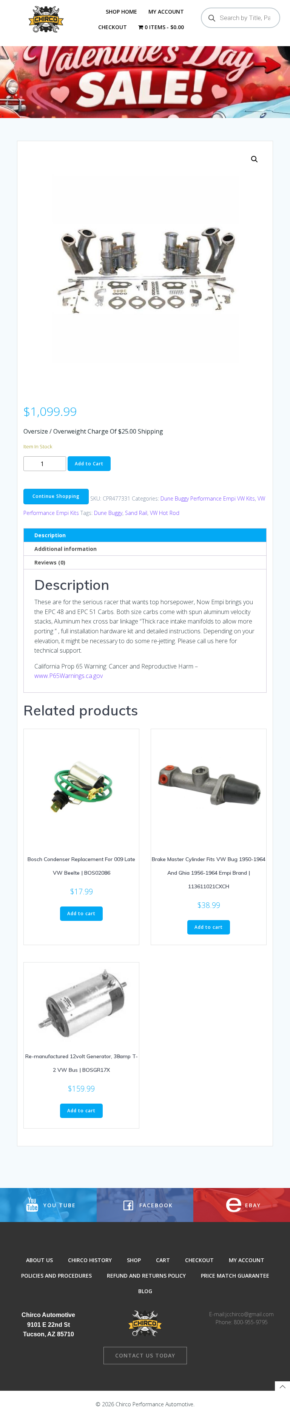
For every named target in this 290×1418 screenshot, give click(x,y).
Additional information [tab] (65, 548)
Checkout (112, 27)
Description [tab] (50, 535)
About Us (39, 1260)
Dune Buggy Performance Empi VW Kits (207, 498)
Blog (145, 1291)
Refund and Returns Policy (146, 1275)
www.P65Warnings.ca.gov (68, 676)
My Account (166, 11)
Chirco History (90, 1260)
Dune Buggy (108, 512)
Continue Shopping (56, 496)
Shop (134, 1260)
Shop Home (121, 11)
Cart (163, 1260)
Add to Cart (89, 463)
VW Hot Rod (164, 512)
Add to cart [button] (81, 913)
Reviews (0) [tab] (49, 562)
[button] (254, 159)
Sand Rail (136, 512)
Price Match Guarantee (235, 1275)
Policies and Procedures (56, 1275)
